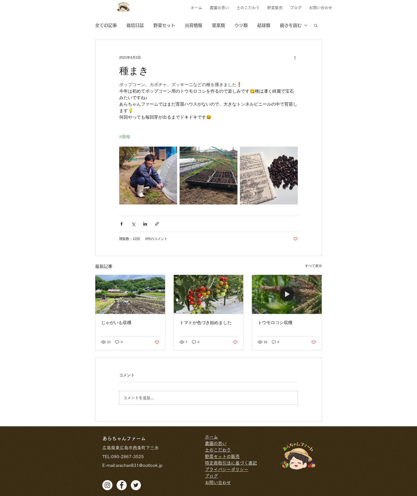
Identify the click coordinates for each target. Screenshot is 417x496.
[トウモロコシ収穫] (287, 294)
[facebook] (122, 485)
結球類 (263, 25)
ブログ (211, 476)
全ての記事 (106, 25)
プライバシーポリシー (226, 469)
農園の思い (216, 443)
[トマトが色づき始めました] (208, 294)
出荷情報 (193, 25)
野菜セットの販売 (222, 456)
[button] (315, 25)
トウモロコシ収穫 (275, 322)
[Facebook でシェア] (121, 224)
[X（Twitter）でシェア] (133, 224)
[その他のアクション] (295, 57)
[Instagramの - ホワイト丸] (107, 485)
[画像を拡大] (148, 175)
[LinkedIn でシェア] (145, 224)
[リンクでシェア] (157, 224)
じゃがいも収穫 (116, 322)
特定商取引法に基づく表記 (231, 463)
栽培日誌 (135, 25)
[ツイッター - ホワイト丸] (136, 485)
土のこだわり (218, 450)
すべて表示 (313, 266)
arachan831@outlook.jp (139, 465)
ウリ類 (241, 25)
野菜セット (164, 25)
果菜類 (218, 25)
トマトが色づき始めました (206, 322)
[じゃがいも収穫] (130, 294)
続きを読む (291, 25)
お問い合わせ (218, 482)
